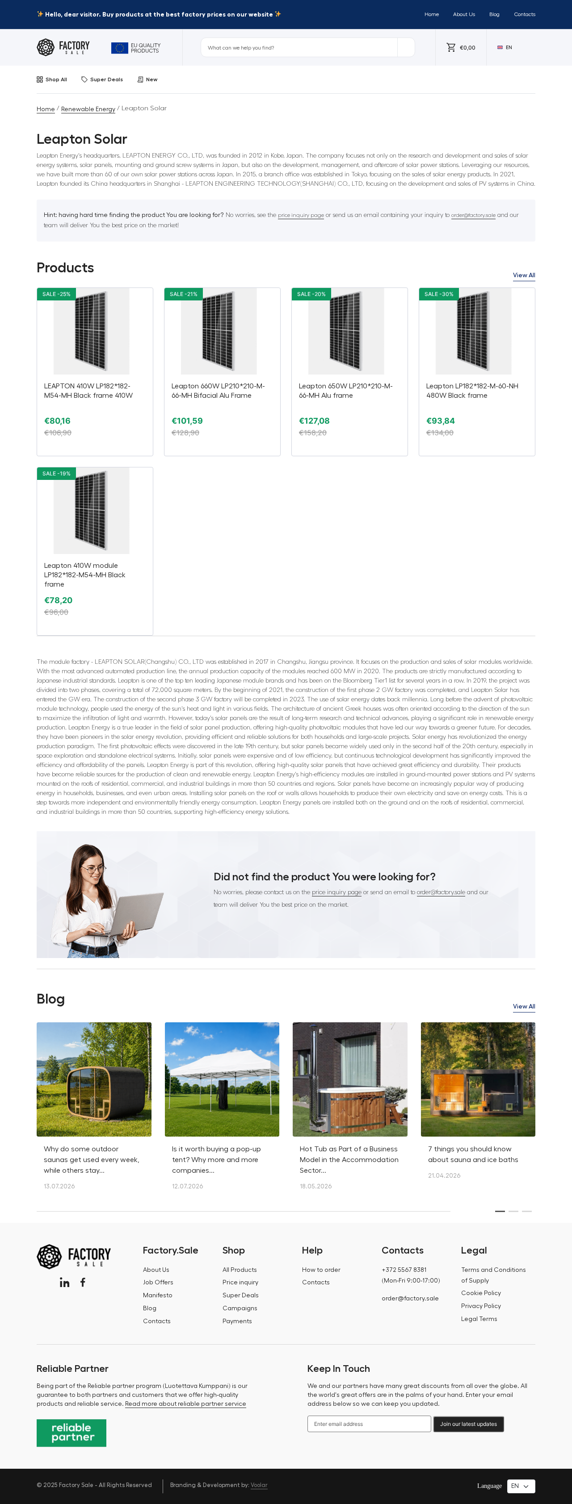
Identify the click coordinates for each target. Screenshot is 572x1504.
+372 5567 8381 (404, 1270)
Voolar (259, 1485)
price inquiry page (301, 215)
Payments (237, 1321)
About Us (464, 14)
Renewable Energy (88, 109)
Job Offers (158, 1282)
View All (524, 275)
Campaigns (240, 1308)
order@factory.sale (473, 215)
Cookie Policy (481, 1293)
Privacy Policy (481, 1306)
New (151, 79)
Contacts (524, 14)
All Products (240, 1270)
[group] (94, 1111)
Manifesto (157, 1295)
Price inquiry (240, 1282)
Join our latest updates (468, 1424)
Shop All (56, 79)
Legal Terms (479, 1319)
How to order (321, 1270)
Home (432, 14)
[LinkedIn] (64, 1282)
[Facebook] (82, 1282)
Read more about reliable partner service (185, 1404)
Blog (494, 14)
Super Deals (106, 79)
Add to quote (95, 448)
